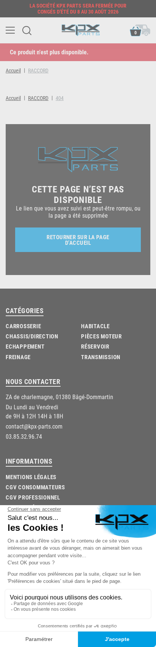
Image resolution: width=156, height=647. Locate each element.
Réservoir (95, 346)
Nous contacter (33, 381)
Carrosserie (23, 326)
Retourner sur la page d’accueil (78, 239)
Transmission (100, 357)
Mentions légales (31, 477)
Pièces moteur (101, 336)
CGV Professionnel (33, 497)
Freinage (18, 357)
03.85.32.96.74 (24, 436)
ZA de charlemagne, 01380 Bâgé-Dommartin (59, 397)
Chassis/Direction (32, 336)
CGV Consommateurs (35, 487)
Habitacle (95, 326)
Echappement (25, 346)
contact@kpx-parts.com (34, 426)
